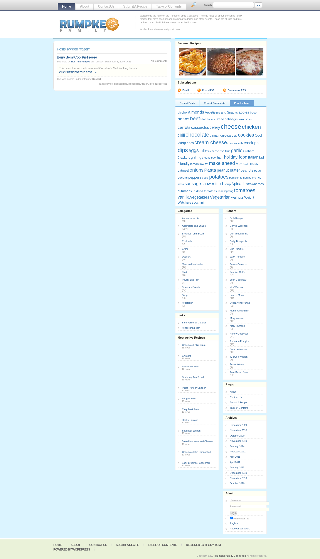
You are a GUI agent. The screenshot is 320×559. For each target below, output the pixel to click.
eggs (194, 150)
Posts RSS (208, 90)
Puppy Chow (188, 398)
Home (66, 6)
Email (185, 90)
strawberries (255, 184)
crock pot (252, 143)
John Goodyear (238, 279)
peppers (194, 177)
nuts (254, 163)
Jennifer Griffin (237, 272)
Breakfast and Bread (193, 233)
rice (258, 177)
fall (202, 150)
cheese (231, 126)
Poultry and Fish (190, 279)
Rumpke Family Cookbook (230, 555)
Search (208, 5)
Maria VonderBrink (239, 310)
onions (197, 170)
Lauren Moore (237, 295)
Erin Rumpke (237, 249)
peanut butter (228, 170)
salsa (181, 184)
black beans (207, 119)
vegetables (199, 197)
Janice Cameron (238, 264)
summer (184, 191)
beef (195, 118)
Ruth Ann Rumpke (80, 61)
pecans (183, 177)
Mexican (242, 164)
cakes (248, 119)
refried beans (248, 177)
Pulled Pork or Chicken (194, 388)
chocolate (197, 135)
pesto (205, 177)
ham (220, 157)
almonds (196, 112)
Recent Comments (214, 103)
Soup (227, 184)
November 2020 (238, 430)
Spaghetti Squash (191, 430)
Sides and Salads (191, 287)
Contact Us (106, 6)
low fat (203, 164)
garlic (236, 150)
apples (244, 112)
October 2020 (237, 435)
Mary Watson (237, 318)
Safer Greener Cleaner (194, 322)
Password (235, 506)
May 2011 (235, 456)
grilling (196, 157)
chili (181, 135)
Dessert (96, 79)
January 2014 (237, 446)
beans (183, 118)
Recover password (240, 528)
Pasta (210, 169)
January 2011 (237, 467)
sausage (193, 183)
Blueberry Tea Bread (193, 377)
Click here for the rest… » (77, 72)
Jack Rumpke (237, 256)
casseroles (200, 128)
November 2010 (238, 478)
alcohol (182, 112)
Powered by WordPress (71, 549)
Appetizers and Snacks (221, 112)
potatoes (219, 177)
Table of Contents (169, 6)
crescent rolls (235, 143)
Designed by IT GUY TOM (203, 545)
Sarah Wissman (238, 349)
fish (222, 151)
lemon (194, 164)
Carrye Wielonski (239, 225)
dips (183, 150)
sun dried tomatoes (203, 191)
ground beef (209, 157)
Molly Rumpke (237, 326)
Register (234, 523)
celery (215, 127)
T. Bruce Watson (239, 356)
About (84, 6)
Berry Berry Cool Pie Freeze (77, 57)
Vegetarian (220, 197)
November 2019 (238, 441)
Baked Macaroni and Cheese (197, 441)
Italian (253, 157)
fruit (227, 151)
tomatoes (244, 190)
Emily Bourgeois (238, 241)
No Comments (159, 61)
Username (235, 500)
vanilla (184, 197)
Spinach (238, 184)
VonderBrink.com (191, 327)
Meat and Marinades (193, 264)
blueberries (134, 83)
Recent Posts (187, 103)
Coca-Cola (230, 135)
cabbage (231, 119)
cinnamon (217, 135)
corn (190, 143)
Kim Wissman (237, 287)
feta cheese (212, 151)
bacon (254, 112)
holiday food (235, 157)
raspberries (161, 83)
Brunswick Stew (190, 366)
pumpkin (234, 177)
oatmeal (183, 170)
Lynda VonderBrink (240, 302)
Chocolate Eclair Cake (193, 345)
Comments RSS (237, 90)
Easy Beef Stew (190, 409)
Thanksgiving (225, 191)
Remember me (241, 518)
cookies (246, 135)
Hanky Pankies (190, 420)
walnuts (237, 197)
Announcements (190, 218)
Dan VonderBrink (239, 233)
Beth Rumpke (237, 218)
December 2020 (238, 425)
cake (240, 119)
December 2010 (238, 473)
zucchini (198, 202)
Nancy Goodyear (239, 333)
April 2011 (235, 462)
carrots (184, 127)
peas (257, 170)
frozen (144, 83)
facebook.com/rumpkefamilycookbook (160, 29)
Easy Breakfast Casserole (196, 463)
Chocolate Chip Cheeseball (196, 452)
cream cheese (210, 142)
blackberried (120, 83)
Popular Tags (241, 103)
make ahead (222, 163)
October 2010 (237, 483)
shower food (212, 184)
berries (109, 83)
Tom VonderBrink (239, 372)
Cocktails (187, 241)
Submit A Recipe (135, 6)
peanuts (247, 170)
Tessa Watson (237, 364)
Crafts (185, 249)
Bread (220, 119)
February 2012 (238, 451)
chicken (251, 127)
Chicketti (186, 356)
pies (152, 83)
